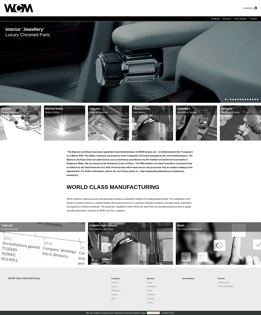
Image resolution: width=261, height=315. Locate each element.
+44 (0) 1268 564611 (225, 286)
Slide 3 (230, 99)
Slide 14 (257, 99)
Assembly (151, 299)
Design (149, 282)
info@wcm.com (223, 282)
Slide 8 (243, 99)
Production (151, 295)
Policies (114, 295)
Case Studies (240, 19)
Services (227, 19)
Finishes (150, 303)
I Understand (153, 313)
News (113, 299)
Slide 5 (235, 99)
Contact (253, 19)
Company (215, 19)
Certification (116, 290)
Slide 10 (247, 99)
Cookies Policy (168, 313)
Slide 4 (233, 99)
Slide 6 (238, 99)
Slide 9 (245, 99)
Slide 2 (228, 99)
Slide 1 (225, 99)
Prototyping (151, 286)
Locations (247, 8)
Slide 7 (240, 99)
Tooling (149, 290)
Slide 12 (252, 99)
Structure (114, 282)
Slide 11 (250, 99)
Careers (114, 286)
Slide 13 (255, 99)
